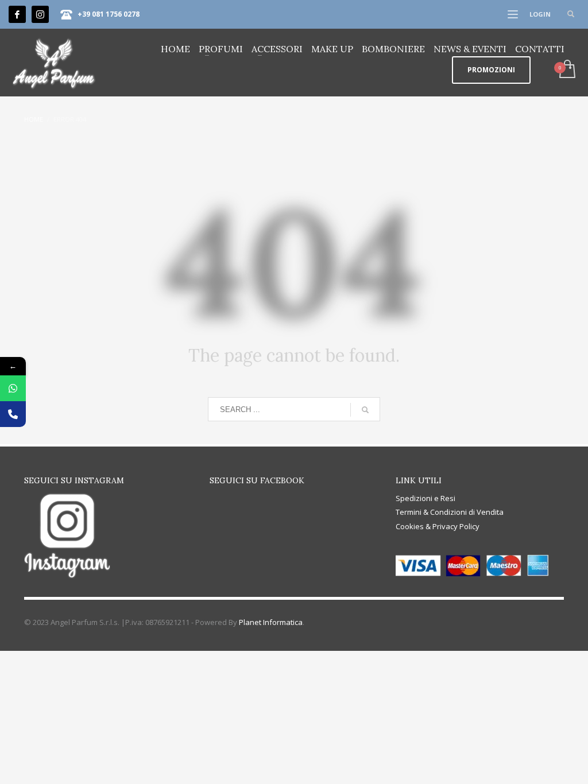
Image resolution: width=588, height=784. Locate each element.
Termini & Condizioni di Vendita (450, 512)
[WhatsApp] (13, 388)
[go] (365, 410)
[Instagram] (40, 14)
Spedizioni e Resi (425, 498)
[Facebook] (17, 14)
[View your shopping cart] (566, 70)
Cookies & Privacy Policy (437, 526)
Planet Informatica (271, 622)
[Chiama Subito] (13, 414)
